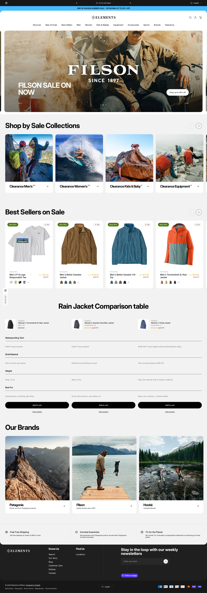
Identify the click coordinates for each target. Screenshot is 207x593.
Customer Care (55, 565)
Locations (80, 554)
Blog (51, 562)
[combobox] (196, 3)
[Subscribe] (166, 561)
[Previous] (76, 3)
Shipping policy (39, 588)
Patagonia (13, 272)
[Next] (130, 3)
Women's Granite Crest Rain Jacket (99, 323)
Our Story (53, 558)
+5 (78, 282)
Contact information (51, 588)
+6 (128, 282)
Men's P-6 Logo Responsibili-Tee (18, 276)
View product (37, 412)
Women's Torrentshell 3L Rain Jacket (33, 323)
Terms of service (28, 588)
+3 (28, 282)
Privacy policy (18, 588)
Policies (52, 569)
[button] (5, 299)
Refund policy (9, 588)
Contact (52, 573)
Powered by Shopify (33, 585)
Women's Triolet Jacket (160, 323)
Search (52, 554)
